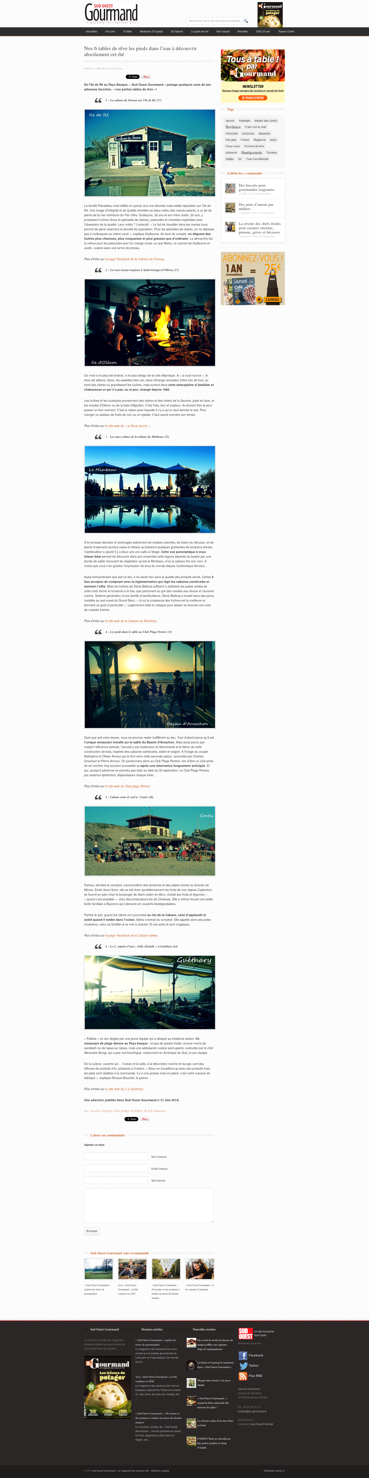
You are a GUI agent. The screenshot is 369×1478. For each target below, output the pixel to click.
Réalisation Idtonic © (274, 1470)
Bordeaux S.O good (151, 31)
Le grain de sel (199, 31)
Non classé (223, 31)
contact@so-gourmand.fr (252, 1411)
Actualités (91, 31)
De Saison (177, 31)
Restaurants (160, 1110)
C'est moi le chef (255, 127)
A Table (127, 31)
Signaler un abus (94, 1145)
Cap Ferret (107, 1110)
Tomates (271, 152)
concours (248, 133)
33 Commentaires (262, 193)
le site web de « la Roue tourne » (127, 426)
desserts (264, 133)
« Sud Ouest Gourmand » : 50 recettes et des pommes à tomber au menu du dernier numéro (158, 1418)
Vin (240, 159)
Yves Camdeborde (257, 159)
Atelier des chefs (266, 120)
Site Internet (158, 1180)
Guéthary (125, 1110)
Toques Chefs (286, 31)
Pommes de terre (254, 146)
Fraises (245, 140)
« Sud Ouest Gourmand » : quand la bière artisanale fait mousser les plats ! (213, 1403)
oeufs (273, 140)
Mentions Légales (160, 1470)
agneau (230, 120)
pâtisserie (231, 152)
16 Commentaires (266, 236)
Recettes (243, 31)
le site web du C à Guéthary (124, 1089)
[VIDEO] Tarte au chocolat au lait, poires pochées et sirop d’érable (213, 1443)
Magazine (260, 140)
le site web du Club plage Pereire (127, 786)
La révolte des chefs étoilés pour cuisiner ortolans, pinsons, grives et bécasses (260, 227)
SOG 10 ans (263, 31)
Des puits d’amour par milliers (256, 206)
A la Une (110, 31)
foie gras (231, 140)
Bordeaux (233, 126)
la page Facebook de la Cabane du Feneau (134, 259)
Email (159, 1168)
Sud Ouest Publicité (261, 1424)
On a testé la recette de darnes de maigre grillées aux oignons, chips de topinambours (215, 1344)
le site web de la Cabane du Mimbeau (131, 621)
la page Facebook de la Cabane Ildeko (131, 935)
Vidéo (230, 159)
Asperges (244, 120)
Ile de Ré (148, 1110)
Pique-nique (233, 146)
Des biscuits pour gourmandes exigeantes (257, 187)
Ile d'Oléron (137, 1110)
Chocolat (232, 133)
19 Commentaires (265, 212)
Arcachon (95, 1110)
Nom (159, 1156)
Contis (116, 1110)
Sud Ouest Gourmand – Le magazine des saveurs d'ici (120, 1470)
